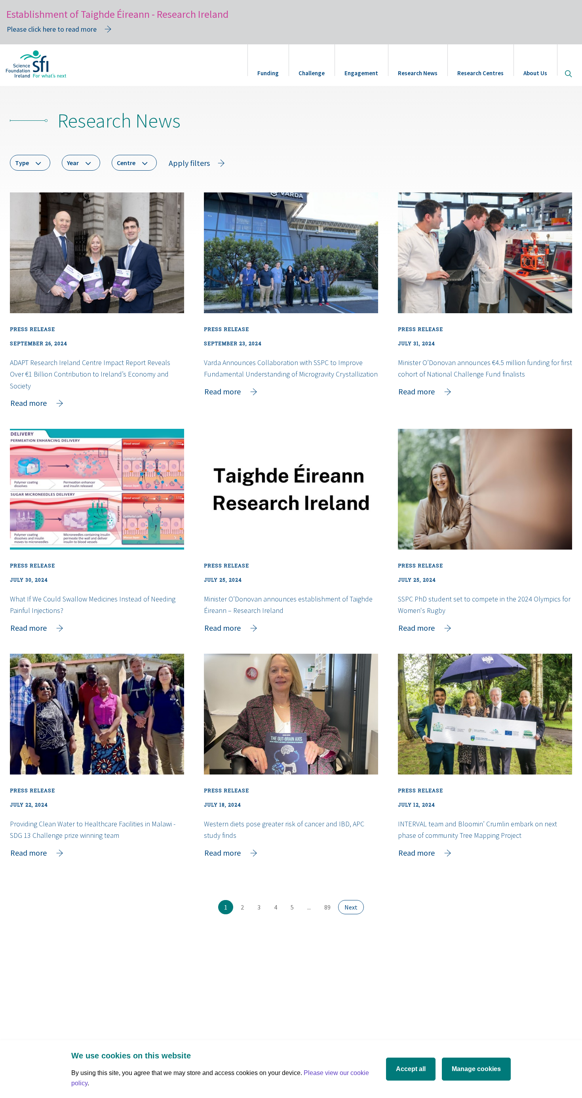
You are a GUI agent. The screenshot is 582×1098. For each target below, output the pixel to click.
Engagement (361, 73)
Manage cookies (476, 1069)
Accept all (411, 1069)
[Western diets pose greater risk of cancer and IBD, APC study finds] (291, 714)
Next (354, 907)
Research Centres (480, 73)
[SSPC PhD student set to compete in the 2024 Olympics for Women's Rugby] (485, 489)
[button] (30, 163)
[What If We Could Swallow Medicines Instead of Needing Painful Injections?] (97, 489)
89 (330, 907)
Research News (417, 73)
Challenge (312, 73)
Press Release (32, 329)
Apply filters (189, 163)
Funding (268, 73)
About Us (535, 73)
